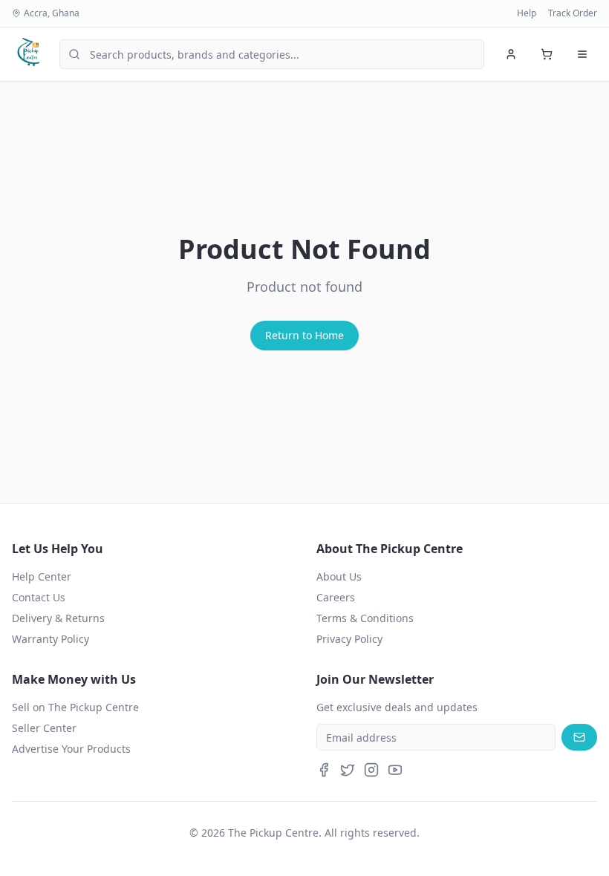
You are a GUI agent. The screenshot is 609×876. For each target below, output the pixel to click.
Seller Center (44, 728)
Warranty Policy (50, 639)
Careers (335, 597)
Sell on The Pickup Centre (75, 707)
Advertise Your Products (71, 749)
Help (526, 13)
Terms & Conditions (365, 618)
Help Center (41, 576)
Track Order (572, 13)
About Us (339, 576)
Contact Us (38, 597)
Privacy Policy (349, 639)
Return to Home (304, 335)
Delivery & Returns (58, 618)
